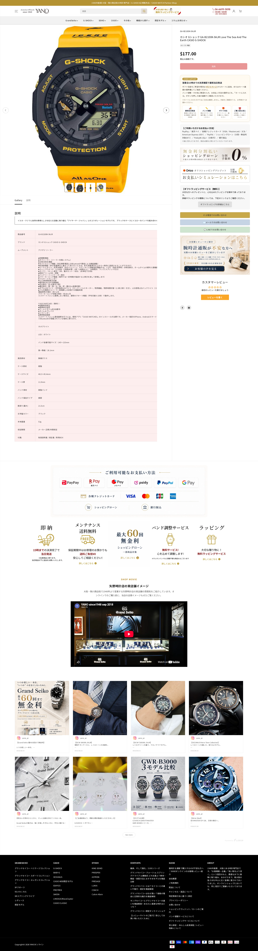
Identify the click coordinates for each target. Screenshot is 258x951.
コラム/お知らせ (178, 20)
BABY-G (56, 872)
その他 (127, 20)
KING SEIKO (97, 868)
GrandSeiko (71, 20)
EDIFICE (56, 885)
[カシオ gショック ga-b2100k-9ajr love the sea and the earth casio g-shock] (86, 110)
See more (129, 835)
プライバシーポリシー (178, 900)
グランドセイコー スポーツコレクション (32, 875)
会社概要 (173, 878)
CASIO (114, 20)
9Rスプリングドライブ (25, 896)
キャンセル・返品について (180, 891)
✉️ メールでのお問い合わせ (215, 222)
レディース (19, 900)
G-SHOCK (87, 20)
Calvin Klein (97, 894)
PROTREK (57, 890)
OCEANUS (57, 877)
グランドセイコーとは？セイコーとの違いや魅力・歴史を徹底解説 (147, 887)
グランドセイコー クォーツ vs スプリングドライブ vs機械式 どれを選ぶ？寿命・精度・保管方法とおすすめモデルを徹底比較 (148, 877)
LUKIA (94, 885)
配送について (174, 887)
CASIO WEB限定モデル (63, 881)
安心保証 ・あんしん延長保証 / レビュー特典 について (186, 926)
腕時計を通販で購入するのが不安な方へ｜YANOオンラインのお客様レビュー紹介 (186, 871)
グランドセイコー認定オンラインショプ (148, 911)
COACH (95, 890)
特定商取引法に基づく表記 (180, 896)
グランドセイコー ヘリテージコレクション (32, 870)
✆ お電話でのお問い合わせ (215, 215)
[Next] (166, 110)
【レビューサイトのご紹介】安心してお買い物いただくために (147, 917)
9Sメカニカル (21, 891)
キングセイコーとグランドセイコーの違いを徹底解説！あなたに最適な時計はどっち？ (147, 903)
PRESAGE (96, 881)
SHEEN (56, 894)
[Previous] (6, 110)
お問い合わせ (174, 904)
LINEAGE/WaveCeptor (63, 898)
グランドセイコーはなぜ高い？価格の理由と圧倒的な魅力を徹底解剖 (147, 895)
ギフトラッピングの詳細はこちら (214, 204)
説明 (28, 200)
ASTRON (95, 877)
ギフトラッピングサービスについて (184, 920)
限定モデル (160, 20)
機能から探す (142, 20)
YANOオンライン (37, 944)
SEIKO (102, 20)
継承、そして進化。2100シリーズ (145, 868)
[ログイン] (234, 11)
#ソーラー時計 (185, 45)
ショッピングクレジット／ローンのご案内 (186, 910)
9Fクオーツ (20, 887)
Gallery (18, 200)
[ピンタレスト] (189, 307)
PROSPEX (96, 872)
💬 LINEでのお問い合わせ (215, 229)
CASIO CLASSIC (60, 903)
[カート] (240, 11)
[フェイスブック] (182, 307)
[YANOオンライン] (35, 11)
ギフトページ (211, 86)
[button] (16, 11)
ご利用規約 (174, 883)
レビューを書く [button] (215, 297)
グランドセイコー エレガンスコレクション (32, 881)
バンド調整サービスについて (181, 916)
